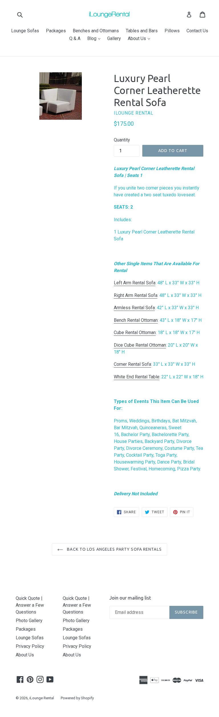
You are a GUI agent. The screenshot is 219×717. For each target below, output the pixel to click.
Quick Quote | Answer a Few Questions (30, 605)
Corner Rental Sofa (132, 364)
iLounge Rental (41, 698)
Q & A (74, 38)
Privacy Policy (30, 646)
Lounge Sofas (25, 30)
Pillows (172, 30)
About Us (140, 38)
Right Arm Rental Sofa (135, 295)
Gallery (114, 38)
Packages (56, 30)
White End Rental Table (136, 377)
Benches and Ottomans (96, 30)
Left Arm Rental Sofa (134, 282)
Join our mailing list (130, 597)
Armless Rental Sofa (134, 307)
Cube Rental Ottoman (135, 332)
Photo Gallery (29, 620)
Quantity (122, 140)
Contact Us (197, 30)
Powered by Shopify (77, 698)
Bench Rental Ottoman (136, 320)
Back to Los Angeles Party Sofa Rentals (114, 549)
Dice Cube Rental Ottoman (140, 345)
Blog (95, 38)
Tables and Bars (142, 30)
